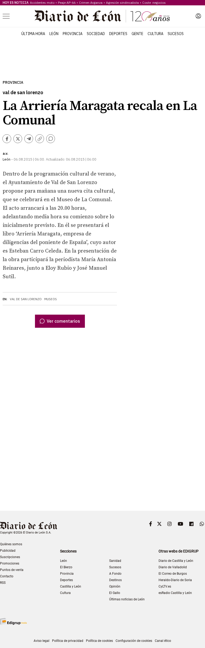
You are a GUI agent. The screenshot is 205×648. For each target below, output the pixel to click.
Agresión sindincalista (122, 3)
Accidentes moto (42, 3)
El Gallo (114, 593)
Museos (50, 299)
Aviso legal (41, 641)
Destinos (115, 580)
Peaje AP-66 (67, 3)
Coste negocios (154, 3)
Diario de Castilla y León (176, 561)
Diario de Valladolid (173, 567)
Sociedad (96, 33)
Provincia (72, 33)
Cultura (155, 33)
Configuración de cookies (134, 641)
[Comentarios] (50, 139)
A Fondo (115, 573)
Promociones (9, 563)
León (53, 33)
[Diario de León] (102, 16)
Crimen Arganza (90, 3)
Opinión (114, 586)
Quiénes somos (11, 544)
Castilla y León (70, 586)
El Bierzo (66, 567)
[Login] (198, 16)
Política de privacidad (67, 641)
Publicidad (7, 550)
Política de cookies (99, 641)
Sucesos (176, 33)
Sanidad (115, 561)
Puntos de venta (11, 570)
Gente (137, 33)
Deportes (118, 33)
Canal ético (163, 641)
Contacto (6, 576)
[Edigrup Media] (13, 621)
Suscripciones (10, 557)
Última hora (33, 33)
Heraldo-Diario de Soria (175, 580)
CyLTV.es (165, 586)
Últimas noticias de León (127, 599)
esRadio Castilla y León (175, 593)
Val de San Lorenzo (26, 299)
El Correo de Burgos (173, 573)
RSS (3, 583)
